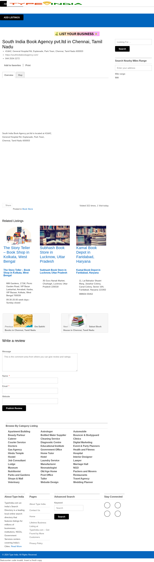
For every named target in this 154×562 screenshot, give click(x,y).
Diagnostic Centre (51, 442)
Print (28, 65)
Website (6, 396)
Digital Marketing (82, 442)
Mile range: (120, 74)
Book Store (27, 209)
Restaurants (80, 475)
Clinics (77, 438)
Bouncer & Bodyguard (86, 435)
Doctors (12, 446)
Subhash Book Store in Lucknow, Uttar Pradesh (53, 271)
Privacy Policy (36, 543)
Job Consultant (17, 460)
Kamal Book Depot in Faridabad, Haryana (88, 271)
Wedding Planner (83, 482)
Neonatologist (49, 467)
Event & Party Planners (86, 446)
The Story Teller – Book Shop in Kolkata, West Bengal (16, 273)
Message (6, 351)
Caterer (12, 438)
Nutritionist (14, 471)
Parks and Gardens (19, 475)
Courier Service (17, 442)
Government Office (51, 449)
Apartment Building (19, 431)
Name (6, 376)
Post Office (47, 475)
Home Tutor (47, 453)
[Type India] (74, 3)
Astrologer (47, 431)
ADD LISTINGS (12, 17)
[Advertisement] (27, 103)
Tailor (44, 478)
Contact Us (34, 510)
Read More (16, 546)
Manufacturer (48, 464)
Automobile (79, 431)
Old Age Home (49, 471)
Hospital (78, 453)
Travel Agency (81, 478)
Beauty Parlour (16, 435)
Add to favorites (12, 65)
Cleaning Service (50, 438)
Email (5, 386)
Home (32, 516)
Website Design (50, 482)
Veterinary (14, 482)
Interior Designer (82, 457)
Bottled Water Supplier (53, 435)
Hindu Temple (16, 453)
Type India (13, 555)
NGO (76, 467)
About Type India (37, 504)
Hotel (44, 457)
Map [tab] (20, 75)
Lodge (11, 464)
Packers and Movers (85, 471)
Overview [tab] (8, 75)
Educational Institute (52, 446)
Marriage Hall (80, 464)
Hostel (11, 457)
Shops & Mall (15, 478)
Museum (13, 467)
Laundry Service (50, 460)
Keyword (58, 502)
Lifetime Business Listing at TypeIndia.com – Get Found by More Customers (39, 529)
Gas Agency (15, 449)
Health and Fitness (84, 449)
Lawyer (77, 460)
